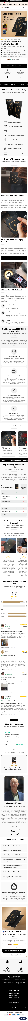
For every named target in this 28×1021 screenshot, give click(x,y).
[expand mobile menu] (26, 8)
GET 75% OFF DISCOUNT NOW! (14, 951)
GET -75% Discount (14, 258)
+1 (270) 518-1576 (15, 997)
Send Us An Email (15, 993)
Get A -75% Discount (14, 66)
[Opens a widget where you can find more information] (23, 1018)
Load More (14, 720)
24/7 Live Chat (14, 995)
